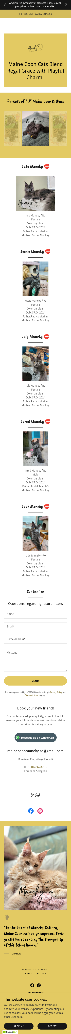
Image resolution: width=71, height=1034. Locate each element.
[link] (35, 49)
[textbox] (35, 614)
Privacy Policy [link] (56, 692)
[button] (7, 27)
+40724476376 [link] (38, 767)
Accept (52, 1026)
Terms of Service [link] (32, 695)
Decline (19, 1026)
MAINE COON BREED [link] (35, 969)
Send (35, 681)
